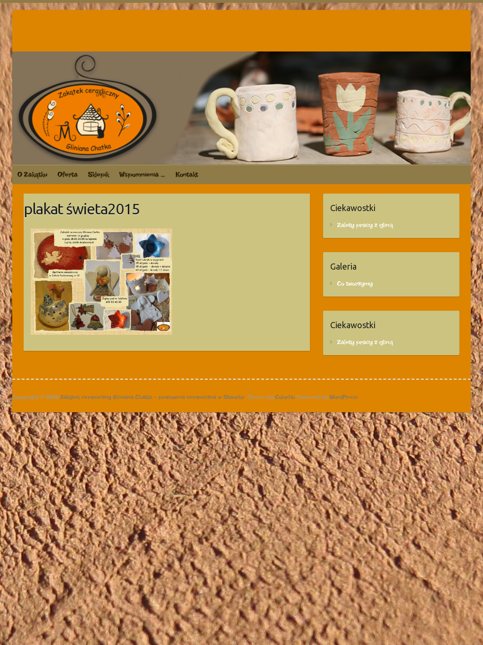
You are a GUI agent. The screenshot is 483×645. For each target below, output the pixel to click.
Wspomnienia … (142, 174)
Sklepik (98, 174)
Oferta (68, 174)
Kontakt (186, 174)
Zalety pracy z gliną (365, 225)
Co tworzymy (355, 283)
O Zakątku (32, 174)
